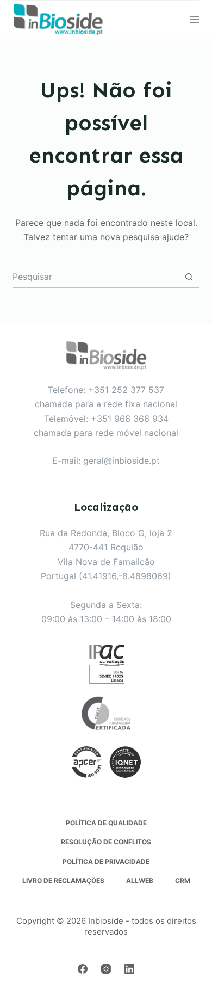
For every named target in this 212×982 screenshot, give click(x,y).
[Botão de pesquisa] (188, 276)
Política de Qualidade (106, 823)
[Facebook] (83, 969)
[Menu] (194, 19)
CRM (182, 880)
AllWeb (139, 880)
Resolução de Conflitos (106, 842)
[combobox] (95, 276)
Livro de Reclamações (63, 880)
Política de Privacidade (106, 861)
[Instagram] (106, 969)
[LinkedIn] (129, 969)
